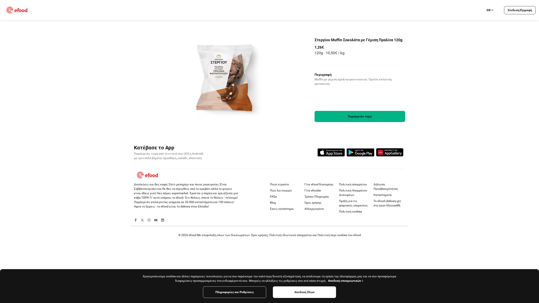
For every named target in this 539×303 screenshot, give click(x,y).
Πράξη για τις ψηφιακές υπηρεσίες (353, 203)
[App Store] (331, 153)
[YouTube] (155, 220)
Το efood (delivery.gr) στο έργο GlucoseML (387, 203)
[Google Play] (360, 153)
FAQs (273, 196)
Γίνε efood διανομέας (319, 184)
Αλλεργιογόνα (314, 208)
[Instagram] (149, 220)
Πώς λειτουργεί (281, 190)
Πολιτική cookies (350, 211)
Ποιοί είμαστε (279, 184)
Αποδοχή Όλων (304, 292)
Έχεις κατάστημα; (282, 208)
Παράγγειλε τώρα (360, 116)
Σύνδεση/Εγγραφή (520, 10)
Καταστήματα (383, 195)
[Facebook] (135, 220)
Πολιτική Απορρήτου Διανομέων (353, 193)
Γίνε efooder (312, 190)
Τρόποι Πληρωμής (316, 196)
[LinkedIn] (162, 220)
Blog (273, 202)
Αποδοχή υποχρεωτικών (344, 280)
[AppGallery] (389, 153)
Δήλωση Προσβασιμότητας (386, 186)
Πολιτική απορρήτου (353, 184)
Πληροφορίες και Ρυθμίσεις (234, 292)
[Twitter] (142, 220)
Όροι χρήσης (313, 202)
